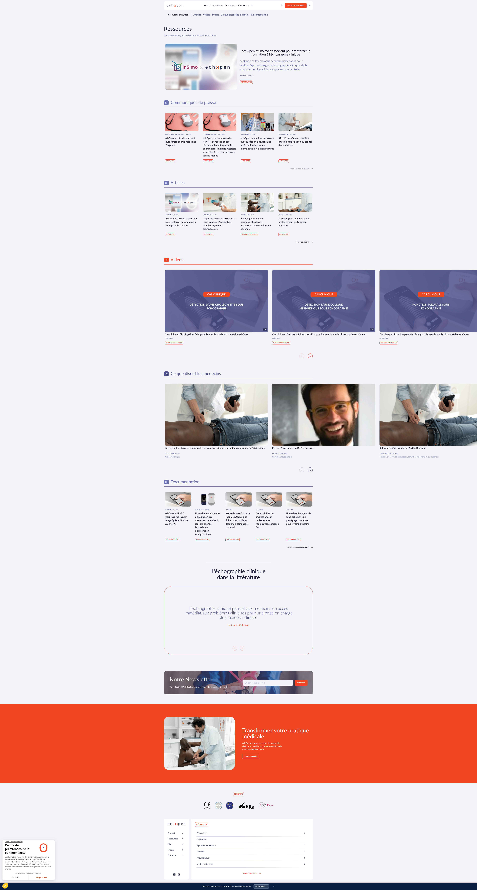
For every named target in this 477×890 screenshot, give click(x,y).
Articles (197, 15)
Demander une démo (295, 5)
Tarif (253, 5)
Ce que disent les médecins (235, 15)
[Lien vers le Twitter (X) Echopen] (174, 874)
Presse (215, 15)
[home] (175, 5)
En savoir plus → (261, 886)
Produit (207, 5)
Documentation (259, 15)
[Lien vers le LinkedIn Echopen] (178, 874)
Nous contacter (251, 756)
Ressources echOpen (178, 15)
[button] (217, 5)
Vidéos (206, 15)
